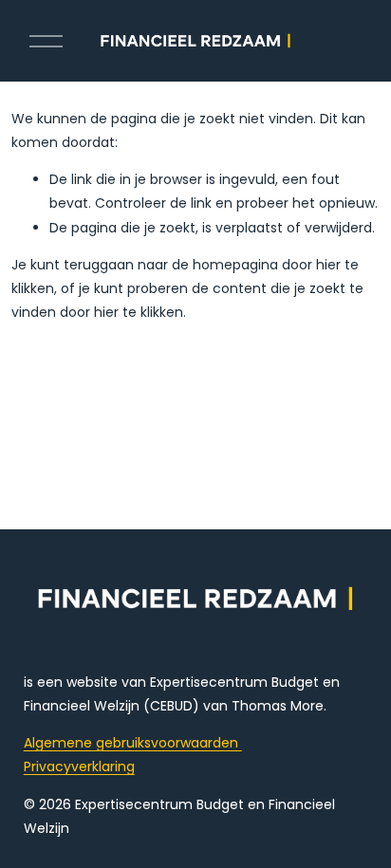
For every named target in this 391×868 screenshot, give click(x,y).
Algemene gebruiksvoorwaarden (133, 742)
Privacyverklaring (79, 766)
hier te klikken (138, 312)
